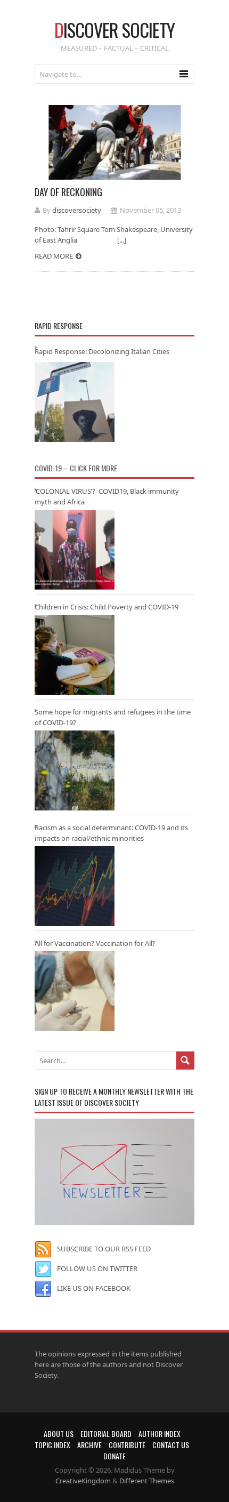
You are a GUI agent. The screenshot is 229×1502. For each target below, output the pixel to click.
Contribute (127, 1444)
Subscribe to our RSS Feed (104, 1249)
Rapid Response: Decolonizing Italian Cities (102, 351)
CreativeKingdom (83, 1480)
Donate (114, 1455)
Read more (54, 256)
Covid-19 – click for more (76, 467)
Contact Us (170, 1444)
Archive (89, 1444)
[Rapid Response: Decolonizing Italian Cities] (74, 402)
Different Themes (146, 1480)
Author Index (159, 1433)
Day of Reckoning (68, 192)
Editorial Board (106, 1433)
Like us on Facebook (93, 1288)
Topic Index (52, 1444)
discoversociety (76, 210)
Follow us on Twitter (97, 1268)
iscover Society (114, 29)
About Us (58, 1433)
